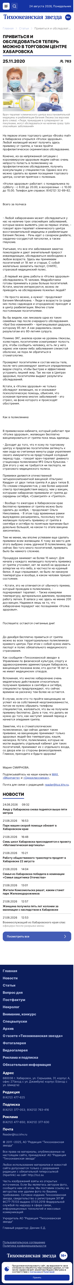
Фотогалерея (14, 1043)
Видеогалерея (15, 1050)
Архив (8, 1029)
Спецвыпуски (15, 1021)
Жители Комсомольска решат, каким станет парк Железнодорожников (33, 891)
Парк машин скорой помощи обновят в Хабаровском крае (30, 827)
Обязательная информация (27, 1065)
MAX (55, 774)
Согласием (35, 1272)
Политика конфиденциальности (24, 1245)
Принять (37, 1277)
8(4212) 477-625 (14, 1097)
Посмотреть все (39, 937)
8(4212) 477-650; (14, 1122)
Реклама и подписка (20, 1057)
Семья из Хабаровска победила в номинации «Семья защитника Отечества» (34, 875)
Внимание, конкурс (19, 1014)
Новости (10, 978)
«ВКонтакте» (11, 777)
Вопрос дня (13, 992)
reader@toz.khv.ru (57, 784)
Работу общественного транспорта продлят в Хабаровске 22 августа (34, 859)
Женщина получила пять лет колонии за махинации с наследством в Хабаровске (30, 907)
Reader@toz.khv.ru (15, 1134)
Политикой (48, 1272)
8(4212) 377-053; (14, 1109)
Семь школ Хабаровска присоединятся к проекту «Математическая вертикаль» (37, 843)
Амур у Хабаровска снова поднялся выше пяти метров (35, 811)
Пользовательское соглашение (24, 1242)
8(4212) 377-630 (38, 1122)
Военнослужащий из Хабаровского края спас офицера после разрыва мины (34, 924)
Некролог (11, 1007)
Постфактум (14, 1000)
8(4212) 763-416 (38, 1109)
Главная (8, 28)
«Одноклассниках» (36, 777)
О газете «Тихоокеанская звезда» (33, 1036)
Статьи (24, 28)
